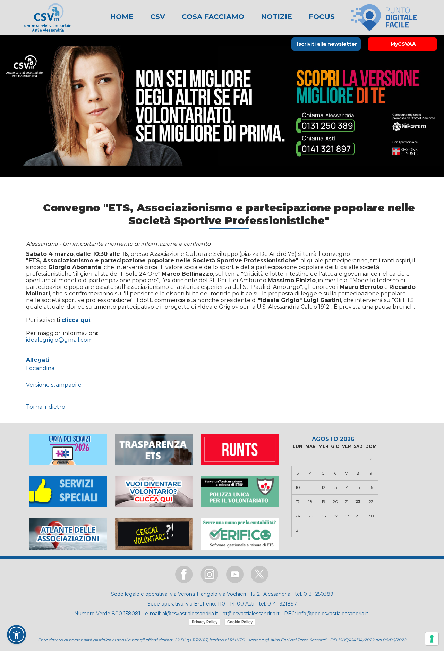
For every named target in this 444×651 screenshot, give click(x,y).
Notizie (275, 16)
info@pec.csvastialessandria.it (332, 613)
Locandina (40, 368)
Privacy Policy (204, 621)
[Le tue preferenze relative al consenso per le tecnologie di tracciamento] (431, 638)
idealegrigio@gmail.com (59, 339)
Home (122, 16)
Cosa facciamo (212, 16)
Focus (321, 16)
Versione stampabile (54, 385)
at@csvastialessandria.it (251, 613)
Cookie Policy (240, 621)
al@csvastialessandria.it (190, 613)
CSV (156, 16)
